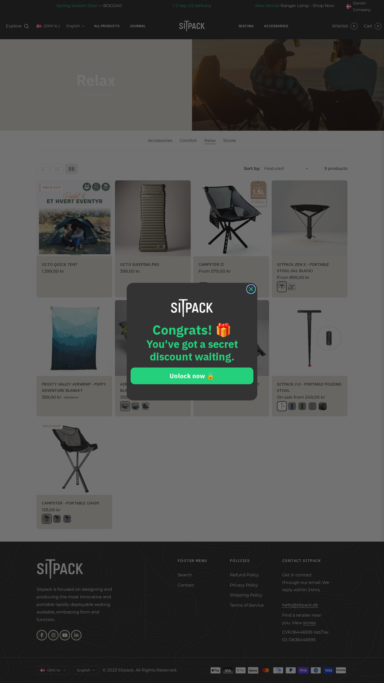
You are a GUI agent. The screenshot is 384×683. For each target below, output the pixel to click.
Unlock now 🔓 (192, 375)
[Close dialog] (251, 289)
